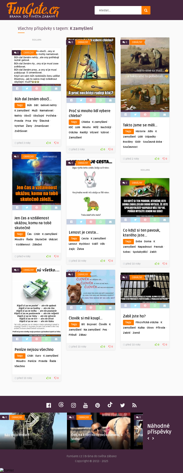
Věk (102, 244)
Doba (139, 241)
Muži (34, 110)
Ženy (29, 126)
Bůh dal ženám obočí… (33, 99)
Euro (38, 356)
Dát (36, 105)
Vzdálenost (23, 244)
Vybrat (105, 132)
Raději (84, 132)
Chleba (85, 122)
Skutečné (41, 239)
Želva (80, 249)
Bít (83, 324)
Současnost (130, 147)
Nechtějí (106, 127)
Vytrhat (19, 126)
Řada (29, 239)
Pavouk (158, 247)
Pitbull (73, 335)
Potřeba (51, 115)
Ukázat (53, 239)
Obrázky (83, 42)
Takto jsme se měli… (140, 125)
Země (136, 333)
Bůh (29, 105)
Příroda (160, 327)
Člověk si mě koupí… (85, 318)
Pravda (19, 121)
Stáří (95, 244)
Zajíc (72, 249)
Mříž (95, 127)
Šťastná (44, 121)
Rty (35, 121)
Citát (37, 234)
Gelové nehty (49, 105)
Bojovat (92, 324)
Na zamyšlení (92, 329)
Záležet (37, 244)
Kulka (141, 327)
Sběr (138, 142)
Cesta (85, 238)
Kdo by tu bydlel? (16, 435)
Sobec (127, 252)
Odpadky (150, 136)
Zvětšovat (21, 131)
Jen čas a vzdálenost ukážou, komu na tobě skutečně (33, 223)
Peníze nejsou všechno (34, 350)
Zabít (153, 252)
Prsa (28, 121)
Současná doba (152, 142)
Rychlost (84, 244)
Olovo (150, 327)
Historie (141, 131)
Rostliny (128, 142)
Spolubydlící (140, 252)
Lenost (73, 244)
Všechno (20, 366)
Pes (105, 329)
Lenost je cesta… (83, 232)
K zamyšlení (99, 122)
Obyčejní (38, 115)
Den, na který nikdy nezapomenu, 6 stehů (97, 437)
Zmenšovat (41, 126)
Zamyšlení (75, 137)
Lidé (77, 127)
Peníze (32, 361)
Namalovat (46, 110)
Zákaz (83, 335)
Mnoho (86, 127)
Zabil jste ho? (134, 316)
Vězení (94, 132)
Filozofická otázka (147, 322)
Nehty (18, 115)
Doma (147, 241)
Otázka (73, 132)
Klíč (71, 127)
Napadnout (145, 247)
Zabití (126, 333)
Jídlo (150, 131)
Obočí (27, 115)
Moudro (19, 239)
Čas (29, 234)
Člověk (103, 324)
